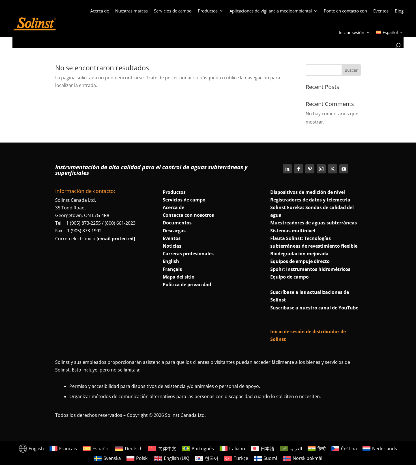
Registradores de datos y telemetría (310, 200)
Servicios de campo (173, 11)
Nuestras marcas (131, 11)
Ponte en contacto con (345, 11)
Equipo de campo (289, 277)
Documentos (177, 223)
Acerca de (99, 11)
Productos (208, 11)
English (171, 261)
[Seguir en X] (332, 168)
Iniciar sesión (351, 32)
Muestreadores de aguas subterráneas (313, 223)
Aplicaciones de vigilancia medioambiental (271, 11)
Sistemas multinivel (292, 231)
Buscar (351, 70)
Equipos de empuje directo (300, 261)
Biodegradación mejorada (299, 253)
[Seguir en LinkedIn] (287, 168)
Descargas (174, 231)
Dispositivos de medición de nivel (307, 192)
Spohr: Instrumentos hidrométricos (310, 269)
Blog (399, 11)
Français (172, 269)
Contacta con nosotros (188, 215)
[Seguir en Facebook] (298, 168)
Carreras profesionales (188, 253)
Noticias (172, 246)
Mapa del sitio (178, 277)
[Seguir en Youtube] (343, 168)
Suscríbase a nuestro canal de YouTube (314, 308)
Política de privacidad (187, 284)
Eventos (381, 11)
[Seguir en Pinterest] (309, 168)
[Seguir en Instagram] (321, 168)
